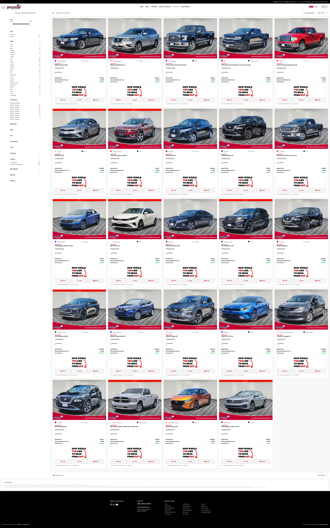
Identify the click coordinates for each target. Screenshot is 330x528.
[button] (104, 37)
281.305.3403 (278, 1)
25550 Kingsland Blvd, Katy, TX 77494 (317, 1)
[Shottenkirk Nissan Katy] (11, 6)
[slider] (11, 24)
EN (312, 6)
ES (317, 6)
